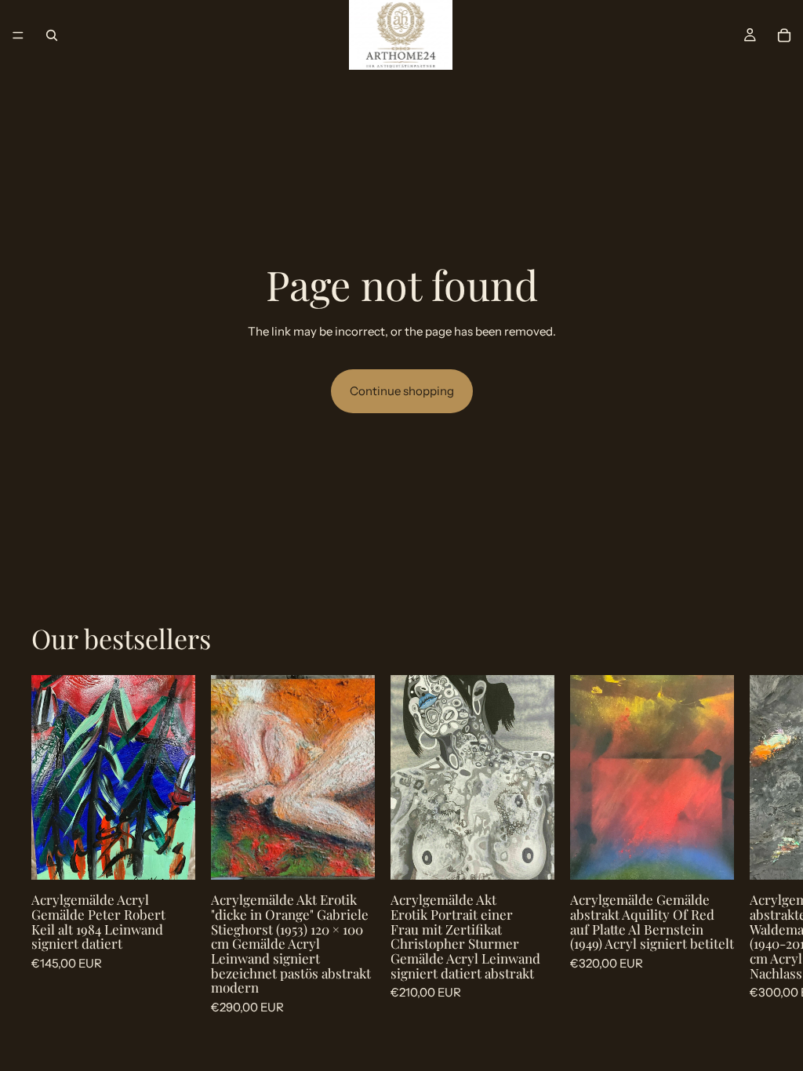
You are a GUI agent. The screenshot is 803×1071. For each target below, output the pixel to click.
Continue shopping (402, 390)
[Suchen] (52, 35)
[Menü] (18, 35)
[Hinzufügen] (171, 856)
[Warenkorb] (784, 35)
